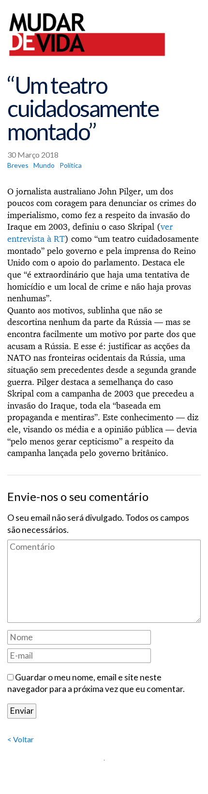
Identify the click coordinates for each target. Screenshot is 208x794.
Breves (18, 165)
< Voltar (20, 739)
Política (70, 165)
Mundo (44, 165)
